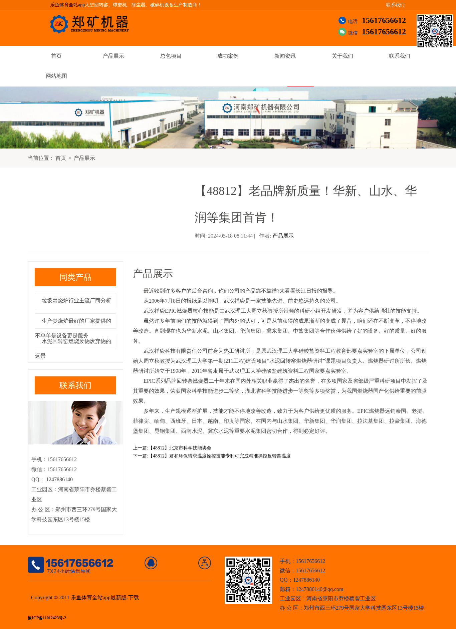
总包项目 (171, 56)
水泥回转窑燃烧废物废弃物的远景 (73, 348)
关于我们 (342, 56)
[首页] (151, 563)
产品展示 (113, 56)
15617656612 (384, 20)
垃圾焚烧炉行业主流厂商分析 (76, 300)
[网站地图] (204, 563)
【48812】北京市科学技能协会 (179, 447)
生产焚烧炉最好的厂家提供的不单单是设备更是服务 (73, 328)
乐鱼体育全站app (67, 4)
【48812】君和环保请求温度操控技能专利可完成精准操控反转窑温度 (219, 455)
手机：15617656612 (302, 561)
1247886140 (59, 479)
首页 (56, 56)
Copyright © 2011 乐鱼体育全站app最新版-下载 (85, 597)
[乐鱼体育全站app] (94, 24)
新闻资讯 (285, 56)
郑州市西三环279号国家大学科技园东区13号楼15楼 (364, 608)
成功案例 (228, 56)
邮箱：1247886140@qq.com (311, 589)
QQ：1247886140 (300, 580)
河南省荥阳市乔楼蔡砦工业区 (341, 598)
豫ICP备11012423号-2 (47, 618)
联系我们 (395, 4)
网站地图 (56, 76)
